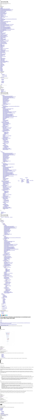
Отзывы (2, 354)
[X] (3, 315)
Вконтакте (3, 312)
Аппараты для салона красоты (7, 256)
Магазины (1, 409)
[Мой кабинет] (0, 211)
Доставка (3, 356)
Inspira (5, 236)
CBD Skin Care (2, 325)
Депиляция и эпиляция (6, 261)
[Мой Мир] (2, 315)
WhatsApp (3, 79)
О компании (1, 408)
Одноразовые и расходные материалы (8, 276)
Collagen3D (5, 225)
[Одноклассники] (1, 315)
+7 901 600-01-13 (2, 71)
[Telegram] (7, 315)
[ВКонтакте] (0, 315)
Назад (4, 223)
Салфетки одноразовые (8, 289)
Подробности (1, 348)
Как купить (4, 295)
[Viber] (4, 315)
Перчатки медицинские (8, 279)
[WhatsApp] (5, 315)
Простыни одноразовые (8, 285)
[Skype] (6, 315)
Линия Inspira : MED (6, 325)
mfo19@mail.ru (2, 77)
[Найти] (0, 5)
